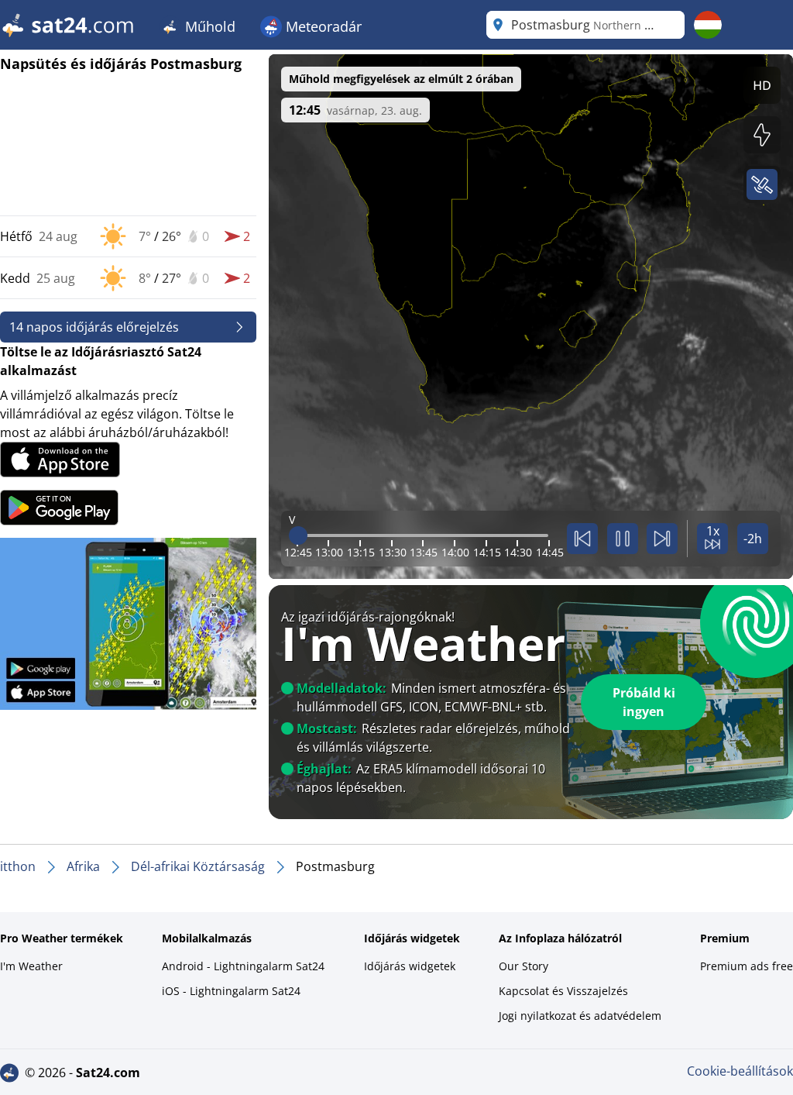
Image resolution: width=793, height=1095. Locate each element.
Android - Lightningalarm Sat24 (243, 966)
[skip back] (582, 538)
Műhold (208, 26)
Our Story (523, 966)
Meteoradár (322, 26)
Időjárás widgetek (409, 966)
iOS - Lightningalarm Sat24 (231, 990)
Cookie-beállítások (740, 1071)
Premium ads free (746, 966)
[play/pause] (622, 538)
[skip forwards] (662, 538)
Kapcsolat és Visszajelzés (563, 990)
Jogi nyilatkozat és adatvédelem (580, 1015)
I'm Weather (31, 966)
